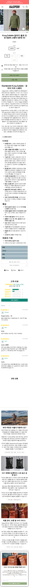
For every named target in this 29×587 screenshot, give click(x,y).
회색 (18, 48)
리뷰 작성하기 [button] (14, 300)
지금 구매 (14, 79)
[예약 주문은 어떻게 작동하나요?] (14, 417)
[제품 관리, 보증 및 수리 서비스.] (14, 510)
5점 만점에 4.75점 (18, 284)
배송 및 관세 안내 (14, 262)
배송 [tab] (3, 258)
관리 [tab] (3, 254)
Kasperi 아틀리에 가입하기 (14, 583)
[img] (5, 310)
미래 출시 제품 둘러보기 (14, 499)
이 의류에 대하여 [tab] (7, 137)
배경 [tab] (3, 247)
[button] (8, 289)
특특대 (14, 60)
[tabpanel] (14, 191)
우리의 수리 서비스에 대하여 (14, 547)
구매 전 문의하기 (15, 265)
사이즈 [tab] (4, 251)
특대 (22, 56)
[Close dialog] (27, 552)
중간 (12, 56)
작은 (7, 56)
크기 (14, 53)
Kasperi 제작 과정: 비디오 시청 (14, 452)
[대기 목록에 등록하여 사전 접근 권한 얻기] (14, 463)
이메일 (16, 535)
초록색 (12, 48)
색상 (14, 45)
